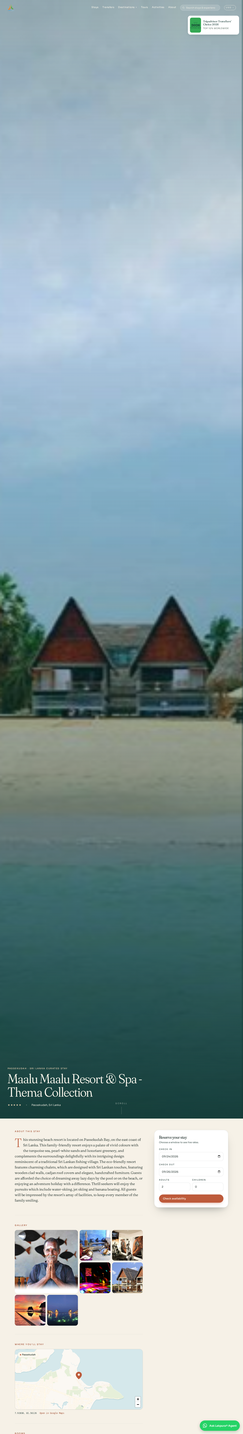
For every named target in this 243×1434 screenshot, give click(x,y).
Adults (164, 1180)
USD (230, 7)
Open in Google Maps (52, 1413)
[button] (79, 1375)
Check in (165, 1149)
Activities (158, 7)
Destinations (127, 7)
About (172, 7)
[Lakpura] (11, 7)
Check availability (174, 1198)
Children (199, 1180)
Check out (167, 1164)
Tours (144, 7)
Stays (95, 7)
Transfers (108, 7)
